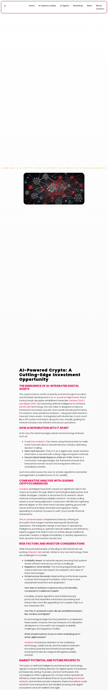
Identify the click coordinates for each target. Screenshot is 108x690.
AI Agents (64, 5)
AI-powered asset (33, 519)
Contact (100, 8)
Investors (29, 642)
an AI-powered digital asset (65, 397)
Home (32, 5)
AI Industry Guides (47, 5)
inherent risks (35, 552)
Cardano (23, 488)
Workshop (78, 5)
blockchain (25, 406)
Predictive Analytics (34, 441)
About (99, 5)
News (89, 5)
